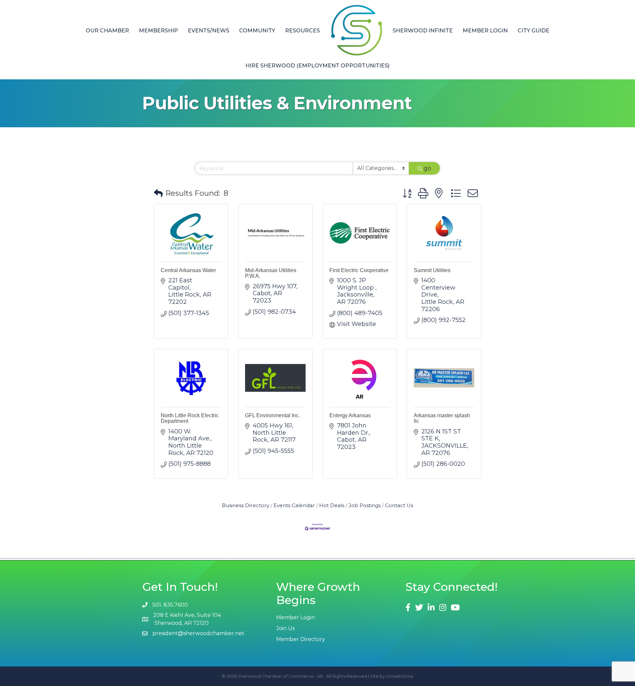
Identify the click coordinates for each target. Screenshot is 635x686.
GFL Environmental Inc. (272, 415)
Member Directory (300, 639)
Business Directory (245, 505)
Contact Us (399, 505)
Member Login (485, 30)
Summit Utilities (432, 270)
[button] (158, 193)
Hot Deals (331, 505)
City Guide (533, 30)
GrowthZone (399, 676)
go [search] (427, 168)
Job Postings (365, 505)
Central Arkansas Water (188, 270)
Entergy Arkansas (350, 415)
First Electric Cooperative (359, 270)
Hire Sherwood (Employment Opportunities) (317, 65)
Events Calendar (294, 505)
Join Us (285, 628)
